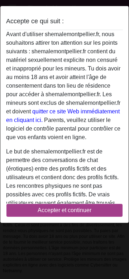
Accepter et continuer (64, 210)
